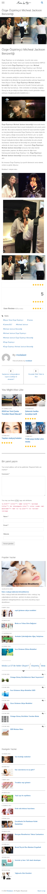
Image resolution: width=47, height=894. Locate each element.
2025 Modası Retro (16, 729)
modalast (28, 361)
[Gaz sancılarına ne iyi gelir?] (7, 772)
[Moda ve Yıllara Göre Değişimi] (7, 626)
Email (6, 525)
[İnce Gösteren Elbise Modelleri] (7, 652)
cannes (30, 320)
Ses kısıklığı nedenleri (23, 757)
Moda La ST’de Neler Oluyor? (15, 666)
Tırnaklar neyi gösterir (22, 782)
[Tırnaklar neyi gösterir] (7, 785)
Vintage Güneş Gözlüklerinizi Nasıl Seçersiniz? (27, 677)
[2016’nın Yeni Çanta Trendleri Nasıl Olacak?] (12, 400)
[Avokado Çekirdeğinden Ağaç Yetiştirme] (7, 639)
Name (5, 516)
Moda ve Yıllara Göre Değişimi (25, 623)
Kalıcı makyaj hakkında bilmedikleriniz (15, 592)
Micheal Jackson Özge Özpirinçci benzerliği (18, 338)
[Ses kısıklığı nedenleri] (7, 759)
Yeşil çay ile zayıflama (22, 795)
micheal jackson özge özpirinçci (15, 333)
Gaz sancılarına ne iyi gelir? (25, 770)
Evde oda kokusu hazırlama (24, 808)
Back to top (41, 891)
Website (6, 534)
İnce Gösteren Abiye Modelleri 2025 (22, 690)
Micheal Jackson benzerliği (13, 329)
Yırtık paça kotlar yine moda (34, 440)
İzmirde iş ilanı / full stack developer (28, 860)
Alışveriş (35, 666)
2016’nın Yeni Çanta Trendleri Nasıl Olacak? (12, 412)
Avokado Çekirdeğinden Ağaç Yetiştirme (29, 636)
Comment (6, 474)
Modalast (10, 891)
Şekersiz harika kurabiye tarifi (31, 412)
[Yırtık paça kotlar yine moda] (35, 428)
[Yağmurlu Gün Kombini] (7, 876)
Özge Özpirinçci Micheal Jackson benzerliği (18, 346)
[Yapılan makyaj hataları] (12, 427)
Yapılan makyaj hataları (12, 438)
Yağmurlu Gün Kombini (23, 873)
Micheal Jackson (22, 324)
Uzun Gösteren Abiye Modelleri (21, 703)
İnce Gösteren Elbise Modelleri (26, 649)
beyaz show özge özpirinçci (13, 320)
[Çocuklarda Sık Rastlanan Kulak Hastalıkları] (7, 824)
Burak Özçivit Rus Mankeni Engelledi (28, 847)
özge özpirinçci (9, 342)
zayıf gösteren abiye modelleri (25, 610)
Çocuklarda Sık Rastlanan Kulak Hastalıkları (26, 823)
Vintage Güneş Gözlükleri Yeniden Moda (24, 716)
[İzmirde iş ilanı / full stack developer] (7, 863)
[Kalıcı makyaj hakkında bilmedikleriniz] (23, 574)
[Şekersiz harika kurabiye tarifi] (35, 400)
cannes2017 (8, 324)
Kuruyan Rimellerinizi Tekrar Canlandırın (29, 834)
